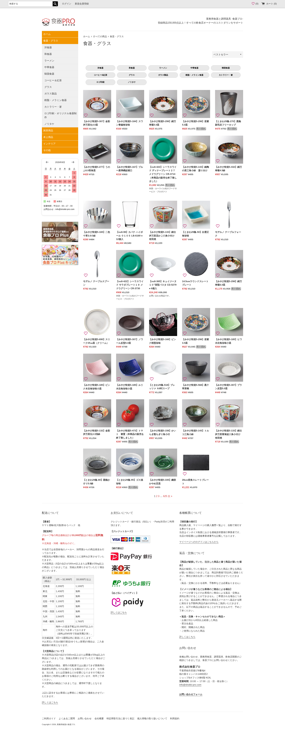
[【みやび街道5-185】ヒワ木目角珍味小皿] (229, 322)
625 (165, 496)
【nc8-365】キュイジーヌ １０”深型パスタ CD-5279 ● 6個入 (162, 285)
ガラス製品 (50, 93)
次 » (170, 496)
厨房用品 (48, 130)
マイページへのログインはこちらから (199, 542)
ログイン (66, 3)
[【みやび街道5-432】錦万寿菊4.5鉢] (229, 150)
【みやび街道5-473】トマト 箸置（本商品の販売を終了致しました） (130, 434)
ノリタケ (49, 123)
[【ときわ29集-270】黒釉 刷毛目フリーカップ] (229, 104)
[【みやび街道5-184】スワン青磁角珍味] (130, 104)
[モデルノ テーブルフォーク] (229, 215)
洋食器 (48, 47)
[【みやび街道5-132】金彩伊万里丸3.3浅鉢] (97, 413)
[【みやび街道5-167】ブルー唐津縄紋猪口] (130, 150)
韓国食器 (49, 73)
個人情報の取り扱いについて (152, 718)
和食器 (48, 54)
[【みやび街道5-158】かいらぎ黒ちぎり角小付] (163, 413)
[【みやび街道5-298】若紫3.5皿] (196, 322)
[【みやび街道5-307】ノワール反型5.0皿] (130, 322)
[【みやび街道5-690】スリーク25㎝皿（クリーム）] (97, 322)
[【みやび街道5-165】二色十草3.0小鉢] (97, 215)
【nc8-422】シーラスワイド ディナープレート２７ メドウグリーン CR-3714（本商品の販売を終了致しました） (163, 174)
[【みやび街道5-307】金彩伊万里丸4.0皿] (97, 104)
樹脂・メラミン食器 (55, 100)
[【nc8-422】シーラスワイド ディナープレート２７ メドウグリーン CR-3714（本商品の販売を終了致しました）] (163, 150)
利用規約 (174, 718)
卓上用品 (48, 137)
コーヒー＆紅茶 (53, 80)
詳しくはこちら (50, 702)
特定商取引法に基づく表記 (120, 718)
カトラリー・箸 (53, 106)
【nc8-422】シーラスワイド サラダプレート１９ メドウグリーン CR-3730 (129, 285)
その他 (47, 150)
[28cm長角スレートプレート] (196, 463)
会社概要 (99, 718)
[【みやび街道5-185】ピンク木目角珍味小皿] (97, 368)
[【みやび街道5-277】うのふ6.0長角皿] (97, 150)
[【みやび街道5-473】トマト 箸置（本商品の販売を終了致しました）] (130, 413)
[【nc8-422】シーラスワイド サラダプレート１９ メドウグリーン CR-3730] (130, 264)
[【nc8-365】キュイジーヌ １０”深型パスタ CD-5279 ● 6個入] (163, 264)
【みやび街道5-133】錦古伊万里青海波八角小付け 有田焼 (229, 434)
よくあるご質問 (67, 718)
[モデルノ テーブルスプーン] (97, 264)
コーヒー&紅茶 (100, 75)
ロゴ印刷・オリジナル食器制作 (60, 115)
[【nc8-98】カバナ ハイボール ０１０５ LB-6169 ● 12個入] (130, 215)
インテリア (49, 143)
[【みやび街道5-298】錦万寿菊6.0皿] (229, 264)
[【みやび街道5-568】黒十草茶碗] (196, 368)
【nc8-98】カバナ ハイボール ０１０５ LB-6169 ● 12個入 (129, 235)
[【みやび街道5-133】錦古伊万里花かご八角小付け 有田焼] (163, 215)
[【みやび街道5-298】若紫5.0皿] (196, 104)
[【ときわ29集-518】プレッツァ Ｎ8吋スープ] (163, 368)
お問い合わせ (85, 718)
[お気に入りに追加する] (85, 115)
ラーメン (49, 60)
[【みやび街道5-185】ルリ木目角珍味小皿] (130, 368)
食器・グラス (50, 40)
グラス (48, 87)
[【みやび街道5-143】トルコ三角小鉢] (196, 413)
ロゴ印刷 (100, 82)
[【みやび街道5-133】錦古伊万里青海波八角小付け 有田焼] (229, 413)
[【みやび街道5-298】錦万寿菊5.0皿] (163, 104)
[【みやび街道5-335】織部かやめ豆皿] (163, 463)
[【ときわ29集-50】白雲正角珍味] (196, 215)
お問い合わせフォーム (190, 694)
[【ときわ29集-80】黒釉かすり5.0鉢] (97, 463)
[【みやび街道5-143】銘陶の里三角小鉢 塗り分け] (196, 150)
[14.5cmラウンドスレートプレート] (196, 264)
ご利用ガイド (49, 718)
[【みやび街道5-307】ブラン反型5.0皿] (229, 368)
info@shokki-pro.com (190, 685)
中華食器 (49, 67)
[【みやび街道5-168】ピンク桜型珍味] (163, 322)
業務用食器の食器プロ (66, 724)
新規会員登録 (82, 3)
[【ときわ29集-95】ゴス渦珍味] (130, 463)
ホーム (47, 34)
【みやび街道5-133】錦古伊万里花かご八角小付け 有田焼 (163, 235)
